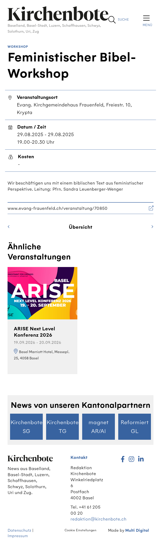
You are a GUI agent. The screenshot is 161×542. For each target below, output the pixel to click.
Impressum (18, 535)
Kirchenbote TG (63, 426)
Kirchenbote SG (26, 426)
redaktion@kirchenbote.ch (98, 519)
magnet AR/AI (98, 426)
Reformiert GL (135, 426)
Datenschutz (19, 530)
